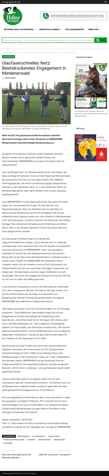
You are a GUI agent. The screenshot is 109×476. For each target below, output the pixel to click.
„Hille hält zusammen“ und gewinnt (54, 454)
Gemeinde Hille (8, 57)
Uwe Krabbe (7, 443)
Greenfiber (31, 439)
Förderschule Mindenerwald (13, 439)
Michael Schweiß (45, 439)
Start (4, 52)
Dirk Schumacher (39, 436)
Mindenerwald (59, 439)
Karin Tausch (11, 78)
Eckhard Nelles (54, 436)
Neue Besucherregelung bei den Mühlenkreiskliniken (16, 456)
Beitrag (11, 52)
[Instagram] (105, 2)
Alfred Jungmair (24, 436)
